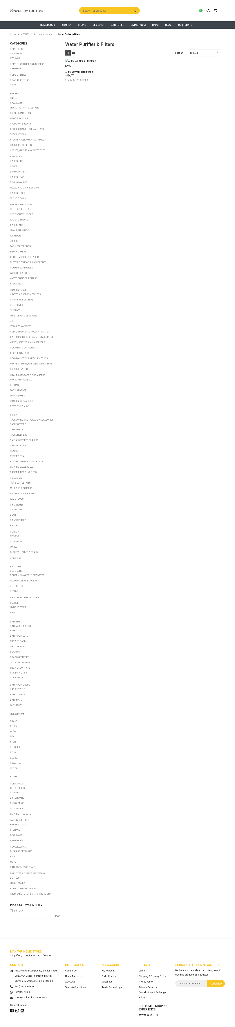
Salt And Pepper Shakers (24, 440)
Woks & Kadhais (19, 118)
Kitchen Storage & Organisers (27, 375)
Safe (12, 612)
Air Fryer (15, 235)
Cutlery (14, 532)
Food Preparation (20, 246)
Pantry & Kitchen (19, 820)
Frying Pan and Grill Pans (24, 107)
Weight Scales (18, 273)
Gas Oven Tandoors (21, 214)
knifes (13, 98)
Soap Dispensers (19, 657)
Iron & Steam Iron (20, 230)
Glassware (16, 808)
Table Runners (18, 435)
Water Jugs (17, 499)
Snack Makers (18, 251)
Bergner (15, 747)
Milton (14, 768)
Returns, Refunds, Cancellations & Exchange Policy (152, 992)
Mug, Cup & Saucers (21, 488)
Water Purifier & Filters (23, 278)
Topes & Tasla (18, 134)
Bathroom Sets (19, 636)
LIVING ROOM (138, 25)
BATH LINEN (117, 25)
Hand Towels (17, 689)
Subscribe (216, 983)
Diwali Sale (16, 763)
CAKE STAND (16, 225)
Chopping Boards (20, 353)
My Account (108, 970)
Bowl (13, 515)
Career (142, 970)
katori (14, 525)
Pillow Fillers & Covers (23, 580)
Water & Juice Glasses (23, 493)
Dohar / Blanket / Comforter (27, 575)
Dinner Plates (18, 520)
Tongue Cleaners (20, 662)
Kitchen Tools (18, 290)
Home (13, 34)
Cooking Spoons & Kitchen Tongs (29, 358)
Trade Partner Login (112, 987)
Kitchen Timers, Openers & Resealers (31, 363)
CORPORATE (185, 25)
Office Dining (17, 788)
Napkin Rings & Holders (23, 472)
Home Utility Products (23, 888)
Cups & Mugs (17, 803)
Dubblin (14, 758)
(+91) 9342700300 (24, 986)
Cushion (14, 591)
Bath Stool (16, 630)
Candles (15, 58)
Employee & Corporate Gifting (27, 873)
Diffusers (15, 68)
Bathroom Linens (20, 685)
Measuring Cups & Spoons (24, 187)
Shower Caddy (18, 641)
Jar (12, 321)
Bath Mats (16, 700)
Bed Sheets (16, 586)
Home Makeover (74, 976)
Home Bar (15, 558)
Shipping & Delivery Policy (152, 976)
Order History (109, 976)
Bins (12, 856)
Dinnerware (17, 505)
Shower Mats (18, 646)
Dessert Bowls (19, 445)
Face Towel (16, 705)
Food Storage (18, 390)
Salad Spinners (19, 369)
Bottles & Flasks (19, 406)
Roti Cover (16, 305)
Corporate (16, 677)
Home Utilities (18, 75)
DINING (82, 25)
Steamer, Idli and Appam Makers (28, 139)
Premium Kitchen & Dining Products (30, 894)
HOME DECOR (47, 25)
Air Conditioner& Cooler (24, 597)
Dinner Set (16, 509)
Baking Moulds (18, 182)
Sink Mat (15, 310)
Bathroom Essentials (22, 867)
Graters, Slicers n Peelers (25, 294)
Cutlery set (17, 541)
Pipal (13, 736)
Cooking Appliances (21, 267)
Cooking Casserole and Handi (27, 129)
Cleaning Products (21, 851)
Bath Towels (17, 694)
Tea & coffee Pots (20, 483)
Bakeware (16, 156)
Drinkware (16, 478)
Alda (13, 731)
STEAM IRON (16, 283)
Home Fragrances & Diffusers (27, 64)
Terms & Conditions (75, 987)
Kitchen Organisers (21, 401)
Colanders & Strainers (23, 347)
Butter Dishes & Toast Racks (26, 461)
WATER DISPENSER (19, 219)
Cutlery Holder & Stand (24, 552)
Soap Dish (15, 652)
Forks (13, 547)
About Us (70, 981)
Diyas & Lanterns (19, 80)
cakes (13, 166)
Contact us (71, 970)
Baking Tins (16, 161)
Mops (13, 862)
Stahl (13, 726)
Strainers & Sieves (20, 326)
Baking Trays (17, 177)
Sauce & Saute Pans (21, 113)
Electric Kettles (19, 209)
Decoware (16, 53)
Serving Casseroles (21, 467)
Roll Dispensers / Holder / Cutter (29, 331)
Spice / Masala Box (21, 379)
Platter (14, 451)
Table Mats (16, 429)
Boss (13, 752)
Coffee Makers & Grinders (25, 257)
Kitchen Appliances (42, 34)
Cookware (16, 103)
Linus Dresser (18, 607)
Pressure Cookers (21, 145)
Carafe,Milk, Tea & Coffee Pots (27, 150)
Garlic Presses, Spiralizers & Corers (31, 337)
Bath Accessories (20, 626)
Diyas (13, 84)
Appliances (16, 840)
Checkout (107, 981)
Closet (14, 603)
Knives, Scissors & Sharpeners (27, 342)
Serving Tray (17, 456)
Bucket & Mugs (18, 673)
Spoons (14, 536)
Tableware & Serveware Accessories (31, 420)
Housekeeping (18, 847)
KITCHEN (66, 25)
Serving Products (20, 814)
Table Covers (18, 424)
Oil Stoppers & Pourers (23, 315)
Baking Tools (17, 193)
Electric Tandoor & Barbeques (28, 262)
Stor (13, 742)
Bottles (14, 878)
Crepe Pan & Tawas (20, 123)
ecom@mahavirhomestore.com (31, 997)
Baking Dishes (18, 171)
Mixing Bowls (18, 198)
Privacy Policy (146, 981)
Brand (155, 25)
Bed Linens (16, 571)
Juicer (14, 241)
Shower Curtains (20, 668)
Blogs (168, 25)
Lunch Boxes (17, 395)
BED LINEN (98, 25)
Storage (15, 385)
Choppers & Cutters (21, 299)
